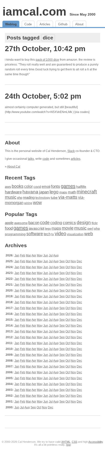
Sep (62, 261)
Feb (22, 255)
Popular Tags (21, 214)
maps (63, 192)
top (68, 444)
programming (15, 234)
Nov (73, 261)
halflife (81, 186)
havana (30, 191)
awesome (21, 223)
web (88, 233)
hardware (13, 191)
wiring (28, 203)
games (68, 186)
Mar (28, 255)
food (9, 228)
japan (44, 192)
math (72, 192)
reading (29, 197)
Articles (45, 24)
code (45, 158)
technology (42, 197)
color (28, 186)
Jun (45, 255)
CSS (74, 441)
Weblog (11, 24)
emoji (46, 186)
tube (54, 197)
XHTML (65, 441)
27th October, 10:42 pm (45, 49)
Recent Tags (20, 177)
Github (62, 24)
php (19, 197)
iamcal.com (34, 11)
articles (75, 158)
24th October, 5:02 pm (43, 96)
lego (54, 191)
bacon (33, 222)
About (79, 24)
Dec (79, 261)
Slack (71, 151)
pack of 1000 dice (47, 59)
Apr (34, 255)
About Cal (13, 166)
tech (47, 234)
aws (8, 186)
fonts (55, 186)
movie (68, 228)
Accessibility (95, 441)
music (10, 197)
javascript (36, 228)
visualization (75, 234)
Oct (67, 261)
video (60, 233)
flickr (95, 223)
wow (37, 202)
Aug (56, 255)
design (84, 222)
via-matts (67, 197)
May (39, 255)
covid (37, 186)
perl (90, 228)
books (17, 186)
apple (9, 223)
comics (69, 222)
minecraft (87, 191)
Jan (16, 255)
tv (52, 234)
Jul (51, 255)
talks (31, 158)
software (34, 233)
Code (28, 24)
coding (56, 223)
